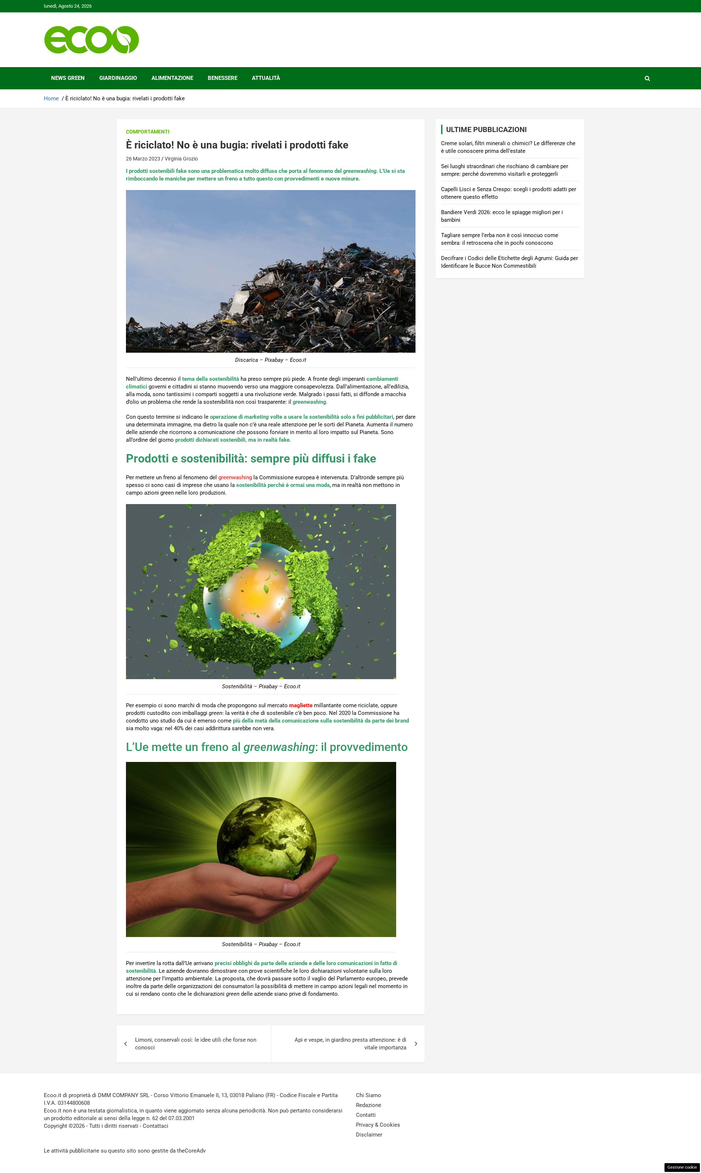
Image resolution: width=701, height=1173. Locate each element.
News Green (68, 78)
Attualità (266, 78)
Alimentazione (172, 78)
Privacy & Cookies (378, 1125)
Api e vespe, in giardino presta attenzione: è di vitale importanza (350, 1044)
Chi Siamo (368, 1095)
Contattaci (155, 1126)
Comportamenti (147, 132)
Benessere (222, 78)
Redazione (368, 1105)
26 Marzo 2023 (143, 159)
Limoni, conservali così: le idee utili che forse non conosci (195, 1044)
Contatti (366, 1115)
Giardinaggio (118, 78)
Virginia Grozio (181, 159)
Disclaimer (369, 1134)
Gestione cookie (682, 1167)
